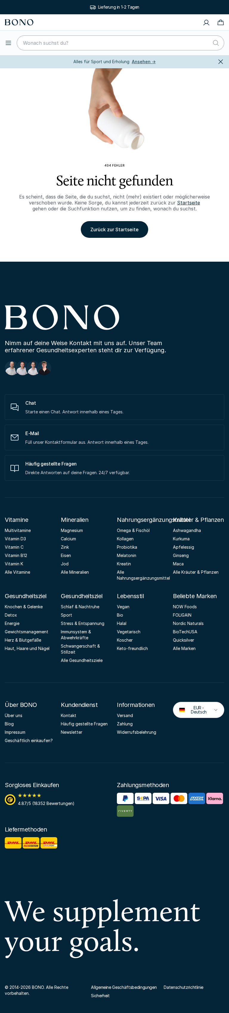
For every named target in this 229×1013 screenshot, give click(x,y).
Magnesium (72, 530)
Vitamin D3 (15, 538)
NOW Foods (185, 606)
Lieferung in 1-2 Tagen (118, 7)
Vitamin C (14, 547)
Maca (178, 563)
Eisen (66, 555)
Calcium (68, 538)
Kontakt (68, 715)
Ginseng (181, 555)
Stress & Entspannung (82, 623)
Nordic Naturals (188, 623)
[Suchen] (215, 42)
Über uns (13, 715)
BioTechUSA (185, 631)
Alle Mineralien (75, 572)
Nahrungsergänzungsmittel (153, 520)
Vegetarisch (128, 631)
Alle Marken (184, 648)
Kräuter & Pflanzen (198, 520)
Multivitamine (18, 530)
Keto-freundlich (132, 648)
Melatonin (126, 555)
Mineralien (74, 520)
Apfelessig (183, 547)
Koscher (125, 640)
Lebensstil (130, 596)
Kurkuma (181, 538)
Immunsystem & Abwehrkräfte (76, 634)
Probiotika (127, 547)
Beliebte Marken (195, 596)
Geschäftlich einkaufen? (29, 740)
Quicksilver (183, 640)
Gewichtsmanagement (26, 631)
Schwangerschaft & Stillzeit (80, 648)
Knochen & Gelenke (24, 606)
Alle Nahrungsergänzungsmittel (142, 575)
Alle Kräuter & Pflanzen (196, 572)
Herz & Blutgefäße (23, 640)
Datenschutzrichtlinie (183, 987)
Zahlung (125, 723)
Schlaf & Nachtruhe (80, 606)
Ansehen (144, 61)
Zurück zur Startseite (114, 229)
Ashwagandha (187, 530)
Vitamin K (14, 563)
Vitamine (16, 520)
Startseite (188, 203)
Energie (12, 623)
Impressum (15, 732)
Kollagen (125, 538)
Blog (9, 723)
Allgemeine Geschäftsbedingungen (124, 987)
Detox (11, 615)
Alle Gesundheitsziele (82, 660)
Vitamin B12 (16, 555)
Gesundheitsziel (26, 596)
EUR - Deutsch (194, 709)
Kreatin (124, 563)
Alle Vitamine (17, 572)
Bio (120, 615)
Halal (121, 623)
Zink (65, 547)
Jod (65, 563)
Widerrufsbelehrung (136, 732)
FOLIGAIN (182, 615)
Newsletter (71, 732)
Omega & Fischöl (133, 530)
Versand (125, 715)
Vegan (123, 606)
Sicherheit (100, 995)
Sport (66, 615)
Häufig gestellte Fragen (84, 723)
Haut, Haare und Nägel (27, 648)
